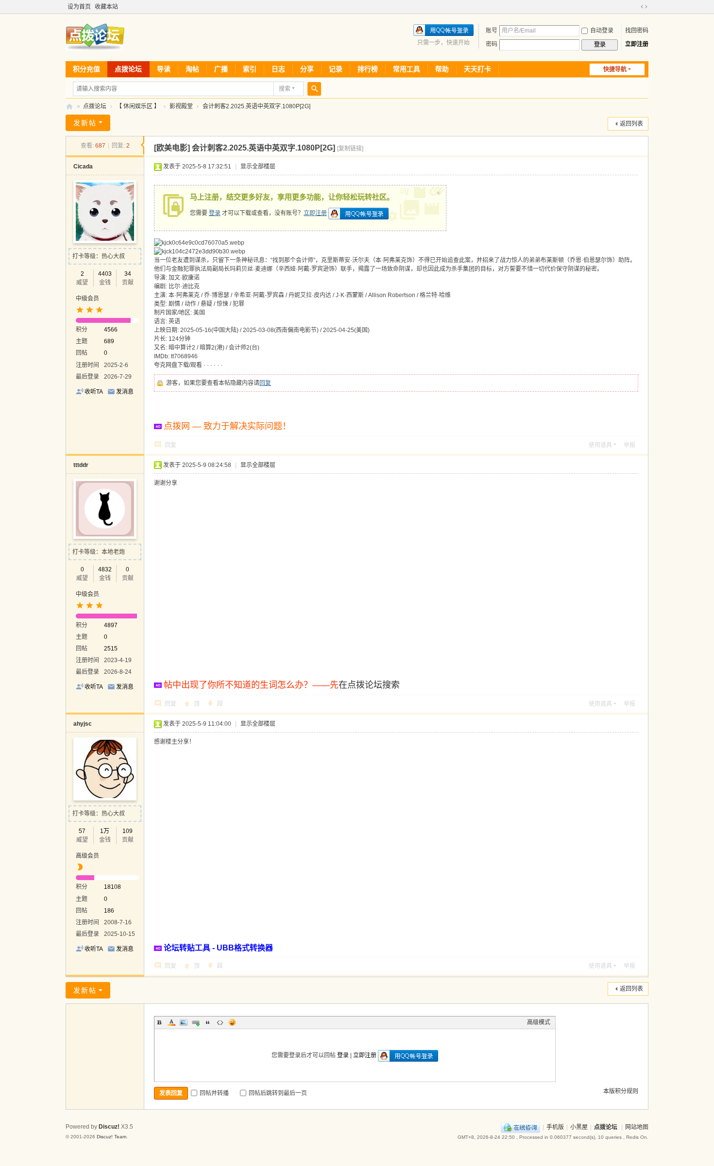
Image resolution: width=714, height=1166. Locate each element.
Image (183, 1022)
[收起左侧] (142, 145)
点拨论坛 (128, 69)
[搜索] (314, 89)
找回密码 (636, 30)
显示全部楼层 (257, 166)
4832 (105, 569)
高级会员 (87, 855)
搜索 (284, 88)
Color (171, 1022)
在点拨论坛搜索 (369, 685)
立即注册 (636, 44)
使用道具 (600, 445)
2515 (111, 648)
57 (82, 831)
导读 (163, 69)
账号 (491, 30)
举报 (629, 445)
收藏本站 (106, 6)
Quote (208, 1022)
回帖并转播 (214, 1093)
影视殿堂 (181, 106)
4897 (111, 625)
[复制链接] (350, 148)
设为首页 (79, 6)
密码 (491, 44)
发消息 (125, 391)
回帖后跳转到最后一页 (278, 1093)
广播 (221, 69)
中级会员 (87, 298)
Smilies (232, 1022)
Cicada (83, 166)
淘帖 (192, 69)
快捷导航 (615, 69)
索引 (249, 69)
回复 (265, 383)
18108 (112, 886)
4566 (111, 329)
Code (220, 1022)
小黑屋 (579, 1127)
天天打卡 (477, 69)
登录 (215, 213)
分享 (307, 69)
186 (109, 910)
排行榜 (367, 69)
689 (109, 341)
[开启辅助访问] (634, 6)
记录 (335, 69)
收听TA (94, 391)
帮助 (442, 69)
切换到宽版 (644, 6)
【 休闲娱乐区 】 (138, 106)
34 (127, 273)
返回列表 (631, 123)
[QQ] (520, 1127)
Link (196, 1022)
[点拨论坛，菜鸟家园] (95, 36)
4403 (105, 273)
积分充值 (86, 69)
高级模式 (538, 1022)
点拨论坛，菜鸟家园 (69, 107)
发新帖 (85, 123)
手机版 (555, 1127)
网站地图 (636, 1127)
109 (127, 831)
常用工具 (406, 69)
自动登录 (601, 30)
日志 (278, 69)
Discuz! (109, 1126)
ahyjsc (82, 723)
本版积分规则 (620, 1091)
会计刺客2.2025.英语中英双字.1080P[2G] (256, 106)
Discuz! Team (111, 1136)
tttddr (80, 465)
